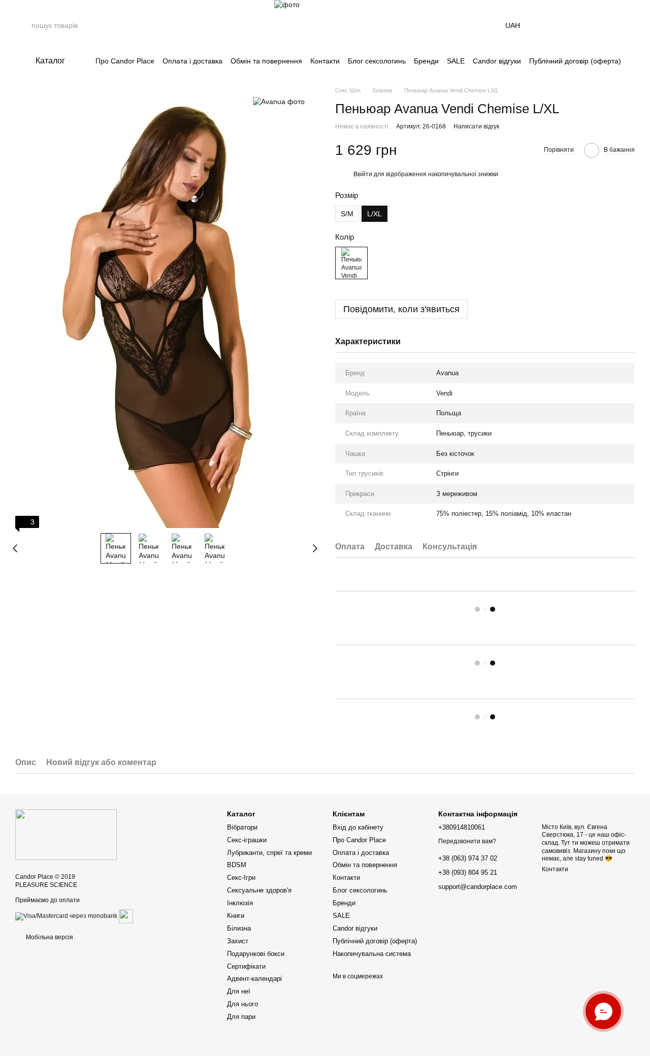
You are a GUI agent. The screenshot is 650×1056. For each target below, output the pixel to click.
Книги (235, 915)
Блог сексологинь (377, 61)
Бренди (426, 61)
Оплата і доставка (192, 61)
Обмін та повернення (266, 61)
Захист (237, 941)
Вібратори (242, 827)
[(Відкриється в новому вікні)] (126, 915)
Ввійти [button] (362, 174)
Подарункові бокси (255, 954)
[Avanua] (278, 101)
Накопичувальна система (372, 954)
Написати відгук (476, 126)
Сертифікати (246, 966)
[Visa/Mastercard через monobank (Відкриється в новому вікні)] (66, 915)
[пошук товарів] (23, 25)
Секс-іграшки (247, 840)
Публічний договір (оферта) (575, 61)
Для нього (242, 1004)
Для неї (238, 991)
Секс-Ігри (241, 877)
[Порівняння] (574, 25)
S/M (347, 214)
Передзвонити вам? (467, 841)
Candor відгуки (497, 61)
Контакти (325, 61)
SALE (456, 61)
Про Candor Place (124, 61)
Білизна (239, 928)
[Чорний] (351, 263)
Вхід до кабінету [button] (358, 827)
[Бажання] (600, 25)
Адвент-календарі (254, 978)
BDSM (236, 865)
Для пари (241, 1016)
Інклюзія (240, 903)
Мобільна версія (48, 937)
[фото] (66, 834)
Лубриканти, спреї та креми (269, 852)
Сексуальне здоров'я (259, 890)
